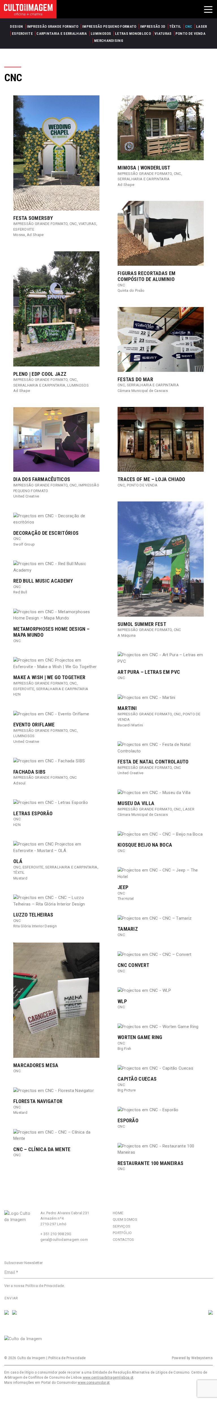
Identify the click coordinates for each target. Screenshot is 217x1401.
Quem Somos (125, 1219)
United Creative (26, 496)
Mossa (19, 235)
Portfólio (122, 1233)
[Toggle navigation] (208, 9)
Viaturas (87, 224)
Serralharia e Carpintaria (144, 179)
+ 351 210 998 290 (55, 1234)
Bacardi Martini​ (130, 725)
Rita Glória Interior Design (35, 926)
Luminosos (78, 385)
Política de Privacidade (44, 1286)
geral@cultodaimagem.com (64, 1239)
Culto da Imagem (31, 1358)
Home (118, 1213)
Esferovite (23, 229)
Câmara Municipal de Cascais (143, 391)
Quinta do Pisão (131, 290)
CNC (73, 224)
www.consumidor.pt (94, 1383)
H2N (17, 694)
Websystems (202, 1358)
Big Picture (127, 1090)
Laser (188, 809)
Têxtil (19, 872)
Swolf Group (24, 544)
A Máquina (127, 635)
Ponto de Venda (142, 485)
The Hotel (126, 898)
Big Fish (124, 1048)
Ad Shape (35, 235)
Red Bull (20, 592)
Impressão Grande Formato (40, 224)
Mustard (20, 878)
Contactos (123, 1239)
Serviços (121, 1226)
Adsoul (19, 783)
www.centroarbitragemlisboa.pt (108, 1377)
